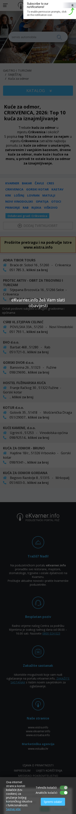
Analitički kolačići (46, 793)
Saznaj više (13, 809)
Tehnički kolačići (46, 787)
